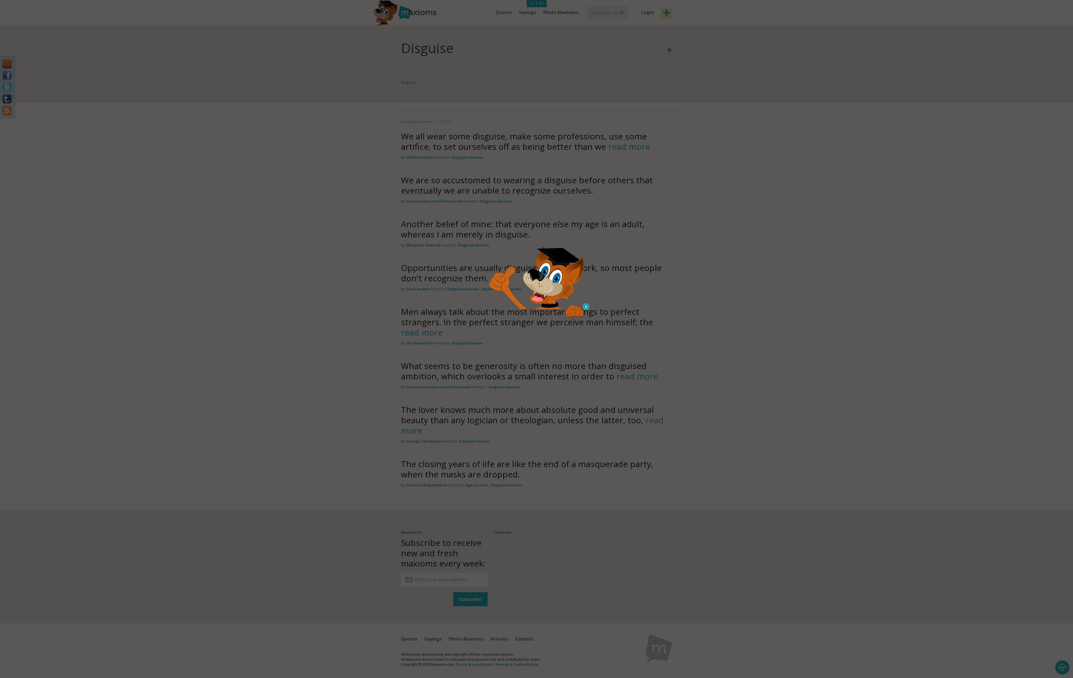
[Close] (586, 306)
